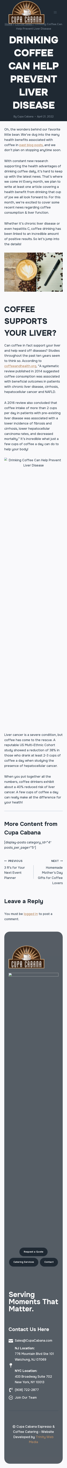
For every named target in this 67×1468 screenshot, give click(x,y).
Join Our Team (26, 1398)
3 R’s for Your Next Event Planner (14, 869)
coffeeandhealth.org (20, 366)
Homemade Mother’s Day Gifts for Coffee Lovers (50, 872)
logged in (31, 914)
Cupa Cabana (25, 116)
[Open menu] (55, 12)
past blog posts (31, 145)
